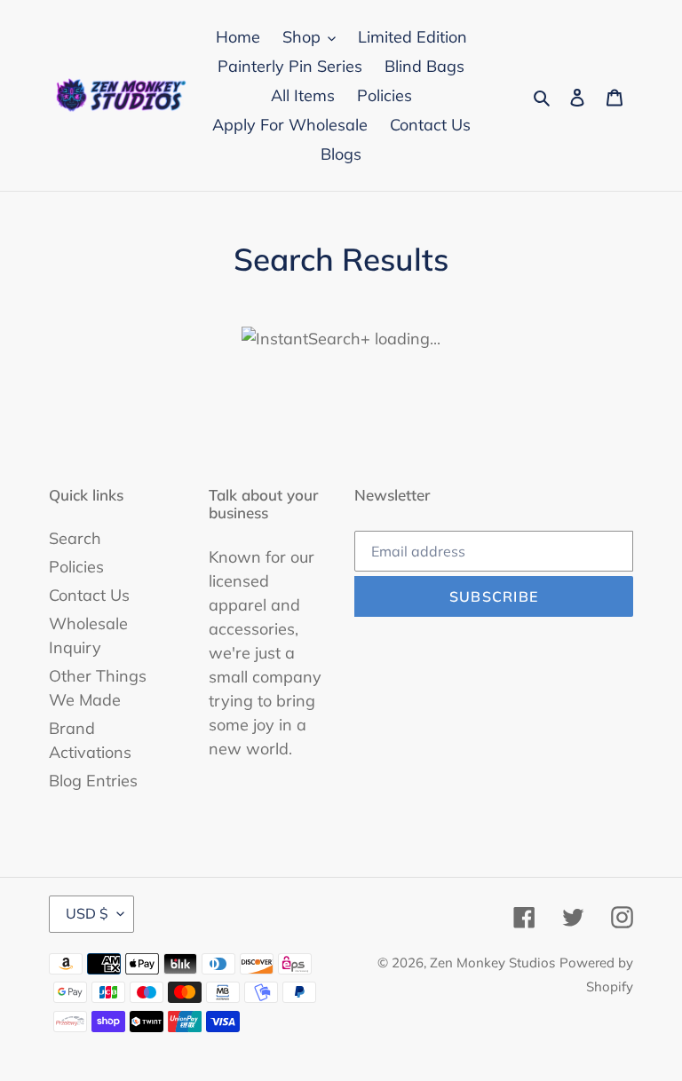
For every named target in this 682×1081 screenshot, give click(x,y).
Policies (76, 566)
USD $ (87, 913)
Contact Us (89, 595)
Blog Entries (93, 780)
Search (75, 538)
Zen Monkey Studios (492, 962)
